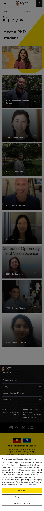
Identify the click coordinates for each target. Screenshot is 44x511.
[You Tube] (21, 20)
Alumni (27, 11)
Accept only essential (22, 497)
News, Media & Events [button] (13, 393)
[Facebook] (8, 20)
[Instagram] (13, 20)
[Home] (22, 3)
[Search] (39, 3)
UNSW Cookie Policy (28, 484)
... (15, 11)
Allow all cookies (22, 490)
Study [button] (5, 386)
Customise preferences (22, 503)
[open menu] (5, 3)
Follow (5, 17)
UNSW (5, 11)
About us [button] (6, 399)
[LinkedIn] (4, 20)
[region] (22, 483)
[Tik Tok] (17, 20)
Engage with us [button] (9, 380)
